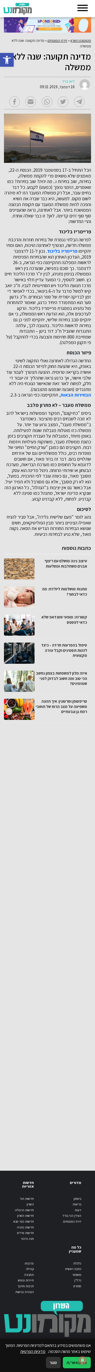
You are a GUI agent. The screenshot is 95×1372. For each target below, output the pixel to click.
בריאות (77, 1204)
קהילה (30, 1269)
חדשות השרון (25, 1215)
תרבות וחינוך (26, 1286)
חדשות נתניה (25, 1227)
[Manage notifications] (82, 1360)
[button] (7, 60)
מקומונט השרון (80, 40)
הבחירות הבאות (75, 395)
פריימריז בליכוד (62, 251)
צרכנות (29, 1263)
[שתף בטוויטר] (63, 101)
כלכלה (77, 1263)
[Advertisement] (46, 941)
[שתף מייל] (30, 101)
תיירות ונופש (26, 1280)
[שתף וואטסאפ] (47, 101)
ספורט (77, 1286)
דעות (78, 1210)
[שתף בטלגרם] (79, 101)
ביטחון (77, 1198)
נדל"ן (77, 1280)
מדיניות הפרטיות (32, 1351)
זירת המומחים (57, 40)
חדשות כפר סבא (23, 1221)
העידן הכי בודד (71, 1215)
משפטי (77, 1274)
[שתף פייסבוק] (14, 101)
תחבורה (29, 1274)
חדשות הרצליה (24, 1210)
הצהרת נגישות (24, 1292)
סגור (53, 1362)
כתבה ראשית (73, 1269)
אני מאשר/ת (76, 1362)
